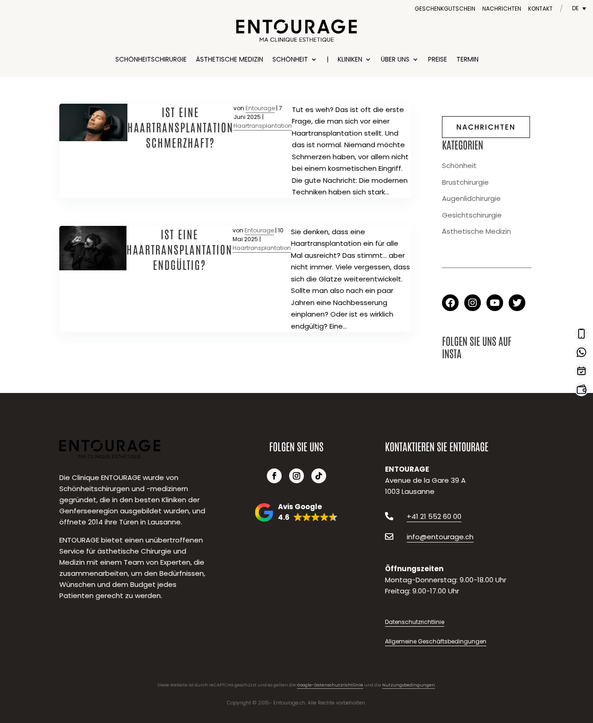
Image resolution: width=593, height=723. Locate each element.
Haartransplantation (262, 126)
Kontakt (540, 8)
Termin (467, 59)
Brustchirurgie (465, 182)
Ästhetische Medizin (229, 59)
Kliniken (350, 59)
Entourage (260, 108)
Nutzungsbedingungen (408, 685)
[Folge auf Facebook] (274, 475)
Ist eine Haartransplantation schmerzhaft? (180, 126)
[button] (296, 512)
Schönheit (290, 59)
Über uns (395, 59)
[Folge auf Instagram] (296, 475)
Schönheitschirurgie (151, 59)
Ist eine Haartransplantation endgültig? (179, 248)
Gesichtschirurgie (472, 215)
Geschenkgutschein (445, 8)
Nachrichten (501, 8)
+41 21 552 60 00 (434, 516)
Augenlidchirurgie (471, 198)
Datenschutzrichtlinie (414, 622)
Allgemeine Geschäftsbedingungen (435, 641)
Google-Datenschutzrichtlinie (330, 685)
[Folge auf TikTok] (318, 475)
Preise (437, 59)
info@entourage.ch (440, 537)
